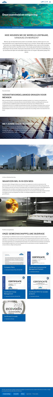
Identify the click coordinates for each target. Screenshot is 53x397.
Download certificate (9, 319)
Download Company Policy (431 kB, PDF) (13, 269)
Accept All (16, 393)
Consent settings (6, 393)
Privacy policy (35, 393)
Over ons (8, 27)
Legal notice (28, 393)
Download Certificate (34, 271)
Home (3, 27)
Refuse (22, 393)
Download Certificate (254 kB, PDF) (12, 296)
